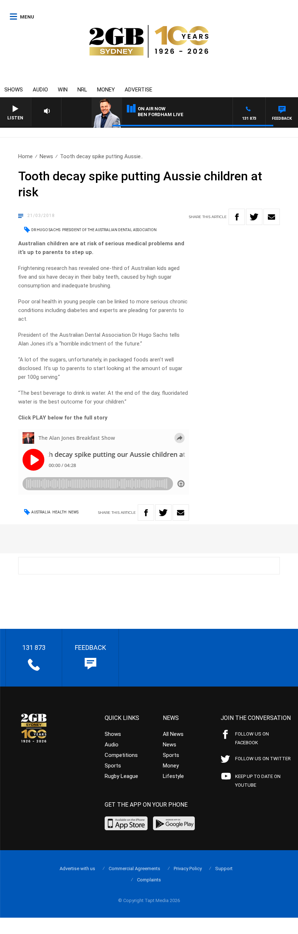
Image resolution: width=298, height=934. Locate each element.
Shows (13, 89)
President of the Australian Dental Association (109, 230)
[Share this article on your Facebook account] (237, 217)
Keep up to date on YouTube (258, 781)
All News (173, 734)
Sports (113, 765)
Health (59, 512)
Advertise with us (77, 868)
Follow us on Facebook (252, 738)
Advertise (138, 89)
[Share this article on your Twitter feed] (254, 217)
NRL (82, 89)
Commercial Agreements (134, 868)
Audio (40, 89)
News (46, 156)
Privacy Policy (188, 868)
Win (63, 89)
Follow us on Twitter (263, 758)
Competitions (121, 755)
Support (224, 868)
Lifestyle (173, 776)
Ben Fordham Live (161, 114)
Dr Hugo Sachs (45, 230)
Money (106, 89)
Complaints (149, 879)
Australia (41, 512)
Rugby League (121, 776)
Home (25, 156)
